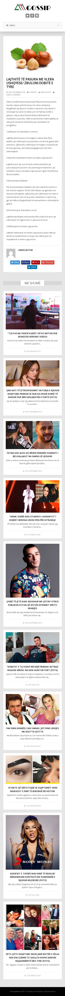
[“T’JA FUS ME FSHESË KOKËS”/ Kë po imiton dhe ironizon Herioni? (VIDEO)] (32, 311)
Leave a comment (13, 95)
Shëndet (33, 92)
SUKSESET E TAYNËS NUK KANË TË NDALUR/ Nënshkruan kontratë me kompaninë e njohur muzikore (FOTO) (32, 877)
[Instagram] (37, 16)
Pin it (37, 262)
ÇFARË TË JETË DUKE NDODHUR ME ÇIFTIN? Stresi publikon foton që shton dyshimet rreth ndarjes (32, 605)
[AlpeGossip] (32, 7)
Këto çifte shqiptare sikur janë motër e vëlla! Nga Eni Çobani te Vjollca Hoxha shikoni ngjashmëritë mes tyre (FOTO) (32, 957)
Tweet (16, 262)
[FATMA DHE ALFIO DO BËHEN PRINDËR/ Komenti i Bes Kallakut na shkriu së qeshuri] (32, 435)
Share (26, 262)
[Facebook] (32, 16)
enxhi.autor (46, 92)
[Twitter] (27, 16)
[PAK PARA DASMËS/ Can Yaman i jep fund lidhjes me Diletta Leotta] (32, 709)
